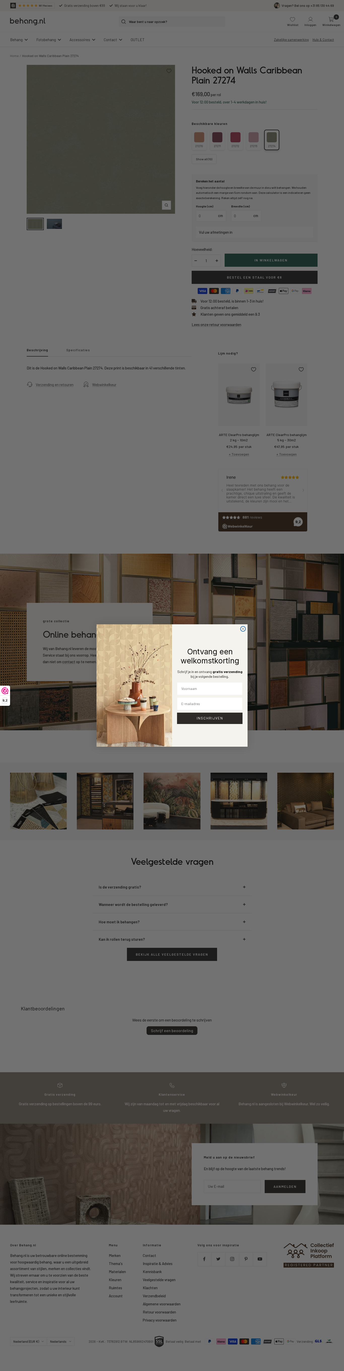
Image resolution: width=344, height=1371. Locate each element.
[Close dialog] (243, 628)
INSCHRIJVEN (210, 718)
